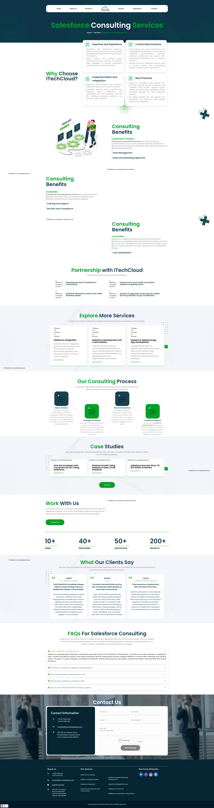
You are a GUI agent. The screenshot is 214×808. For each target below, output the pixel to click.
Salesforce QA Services (116, 789)
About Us (73, 9)
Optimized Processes (123, 138)
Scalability (52, 191)
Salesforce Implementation (90, 779)
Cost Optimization (122, 252)
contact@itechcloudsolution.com (69, 727)
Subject (102, 720)
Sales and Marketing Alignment (129, 157)
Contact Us (55, 522)
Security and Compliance (60, 208)
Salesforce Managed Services (118, 784)
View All (107, 485)
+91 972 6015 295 (63, 721)
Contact (154, 9)
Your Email (134, 712)
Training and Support (58, 203)
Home (59, 9)
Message (103, 728)
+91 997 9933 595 (63, 719)
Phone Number (136, 720)
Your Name (103, 712)
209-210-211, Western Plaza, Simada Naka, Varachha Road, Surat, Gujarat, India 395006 (68, 734)
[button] (166, 346)
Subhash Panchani (58, 785)
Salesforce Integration (88, 784)
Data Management (122, 152)
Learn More (58, 362)
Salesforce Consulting (88, 775)
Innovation (118, 236)
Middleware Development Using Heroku (121, 794)
